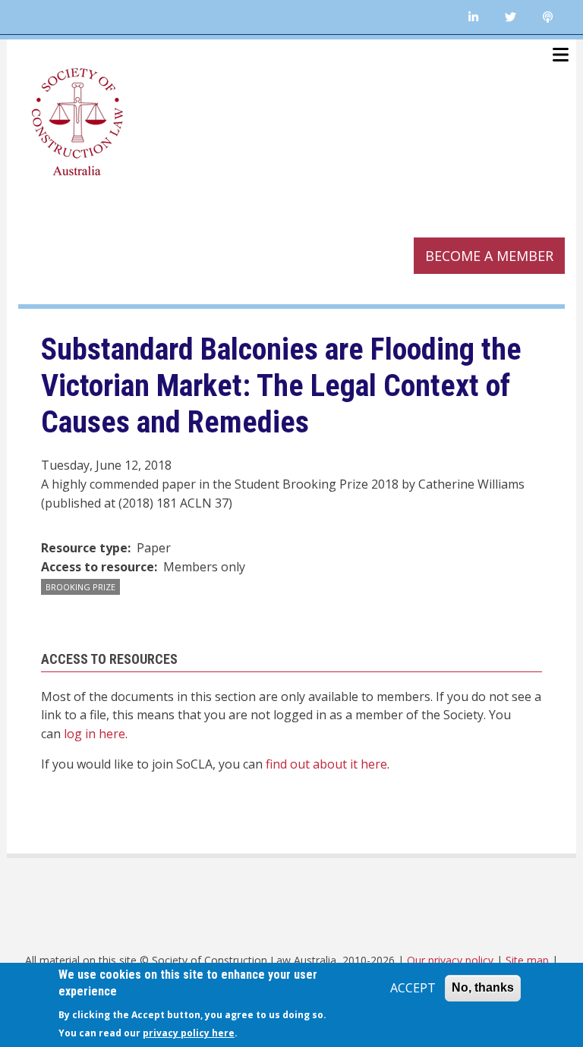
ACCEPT (413, 987)
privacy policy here (189, 1033)
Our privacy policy (450, 960)
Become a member (489, 256)
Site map (527, 960)
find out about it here (326, 764)
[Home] (77, 120)
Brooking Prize (80, 587)
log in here (94, 733)
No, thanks (483, 987)
